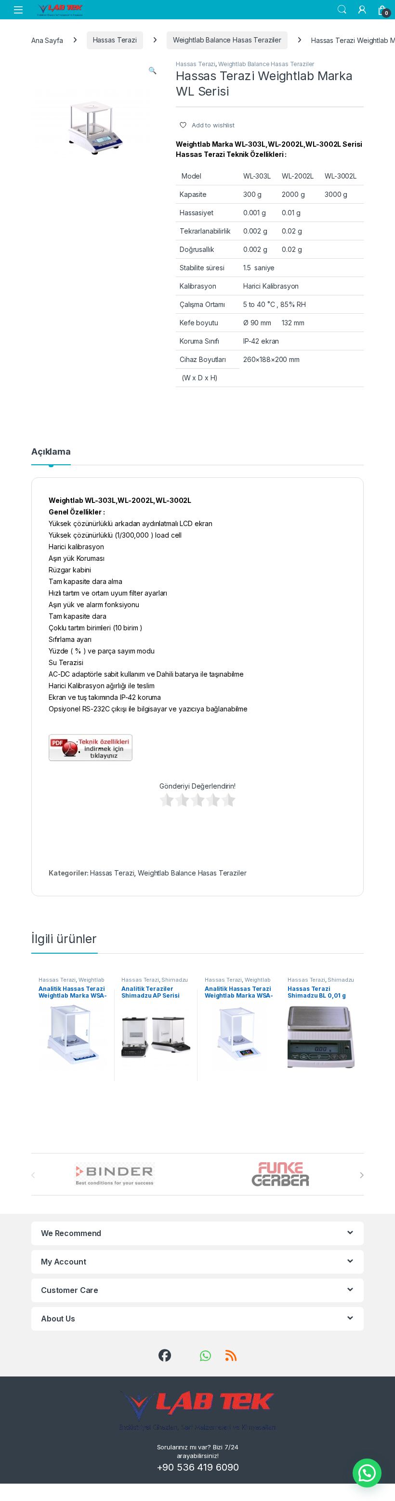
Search (342, 9)
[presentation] (361, 1175)
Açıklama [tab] (51, 452)
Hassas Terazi (115, 40)
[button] (152, 70)
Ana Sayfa (47, 40)
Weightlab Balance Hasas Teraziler (227, 40)
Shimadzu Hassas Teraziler (154, 982)
